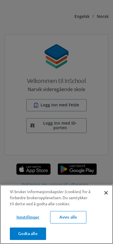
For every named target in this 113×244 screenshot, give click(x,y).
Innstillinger (28, 217)
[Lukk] (106, 192)
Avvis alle (68, 217)
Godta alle (27, 233)
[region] (56, 214)
